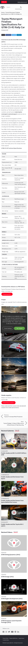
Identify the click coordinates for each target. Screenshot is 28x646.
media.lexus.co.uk (22, 2)
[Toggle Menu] (26, 7)
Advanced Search (18, 8)
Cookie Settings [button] (8, 328)
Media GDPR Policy (13, 638)
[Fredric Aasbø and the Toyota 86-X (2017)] (14, 512)
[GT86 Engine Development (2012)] (14, 586)
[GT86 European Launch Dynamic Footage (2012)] (14, 608)
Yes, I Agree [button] (19, 328)
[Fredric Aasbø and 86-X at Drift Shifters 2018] (14, 441)
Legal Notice (21, 638)
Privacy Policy (6, 638)
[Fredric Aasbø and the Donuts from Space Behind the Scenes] (14, 488)
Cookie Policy (6, 640)
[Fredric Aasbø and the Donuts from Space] (14, 465)
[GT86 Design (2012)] (14, 564)
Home (2, 12)
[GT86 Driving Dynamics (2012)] (14, 542)
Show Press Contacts (8, 402)
